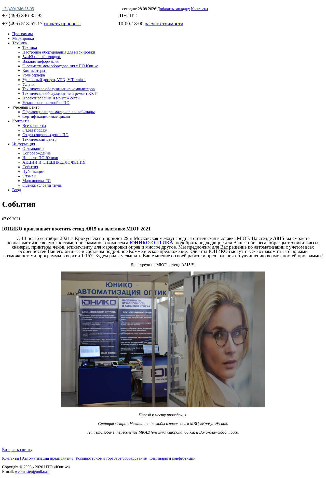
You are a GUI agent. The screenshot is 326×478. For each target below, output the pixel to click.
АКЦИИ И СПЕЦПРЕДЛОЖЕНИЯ (54, 162)
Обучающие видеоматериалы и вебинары (58, 112)
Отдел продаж (34, 130)
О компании (33, 148)
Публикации (33, 171)
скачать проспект (62, 23)
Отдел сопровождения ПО (45, 135)
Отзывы (29, 176)
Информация (23, 144)
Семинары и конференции (173, 458)
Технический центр (39, 139)
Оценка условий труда (42, 185)
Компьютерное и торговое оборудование (111, 458)
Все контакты (34, 125)
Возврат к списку (17, 449)
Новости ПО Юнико (40, 158)
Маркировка (23, 38)
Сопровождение (36, 153)
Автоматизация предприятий (47, 458)
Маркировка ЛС (36, 180)
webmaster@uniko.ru (32, 471)
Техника (19, 43)
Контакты (20, 121)
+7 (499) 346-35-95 (22, 15)
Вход (16, 190)
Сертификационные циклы (46, 116)
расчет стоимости (164, 23)
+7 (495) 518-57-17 (22, 23)
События (30, 167)
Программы (22, 34)
